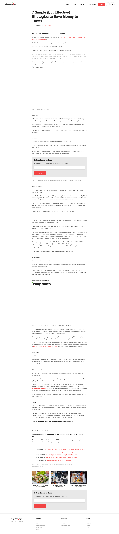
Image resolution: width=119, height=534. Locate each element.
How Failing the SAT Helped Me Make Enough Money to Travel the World (65, 449)
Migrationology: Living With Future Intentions (59, 460)
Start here (38, 518)
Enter (39, 173)
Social (88, 518)
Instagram (88, 523)
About (67, 4)
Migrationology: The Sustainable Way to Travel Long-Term (61, 455)
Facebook (88, 521)
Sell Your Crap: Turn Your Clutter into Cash (45, 346)
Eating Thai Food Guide (39, 388)
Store (101, 4)
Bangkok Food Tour (40, 525)
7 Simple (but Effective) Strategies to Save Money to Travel (62, 452)
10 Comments (47, 25)
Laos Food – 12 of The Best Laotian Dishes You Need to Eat (40, 486)
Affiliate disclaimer (65, 525)
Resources (64, 518)
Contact (63, 523)
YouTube (88, 525)
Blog (74, 4)
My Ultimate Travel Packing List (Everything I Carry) (59, 486)
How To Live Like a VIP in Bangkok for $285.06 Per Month (61, 457)
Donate (63, 521)
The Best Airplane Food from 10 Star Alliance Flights (78, 486)
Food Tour (82, 4)
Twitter (87, 527)
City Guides (92, 4)
